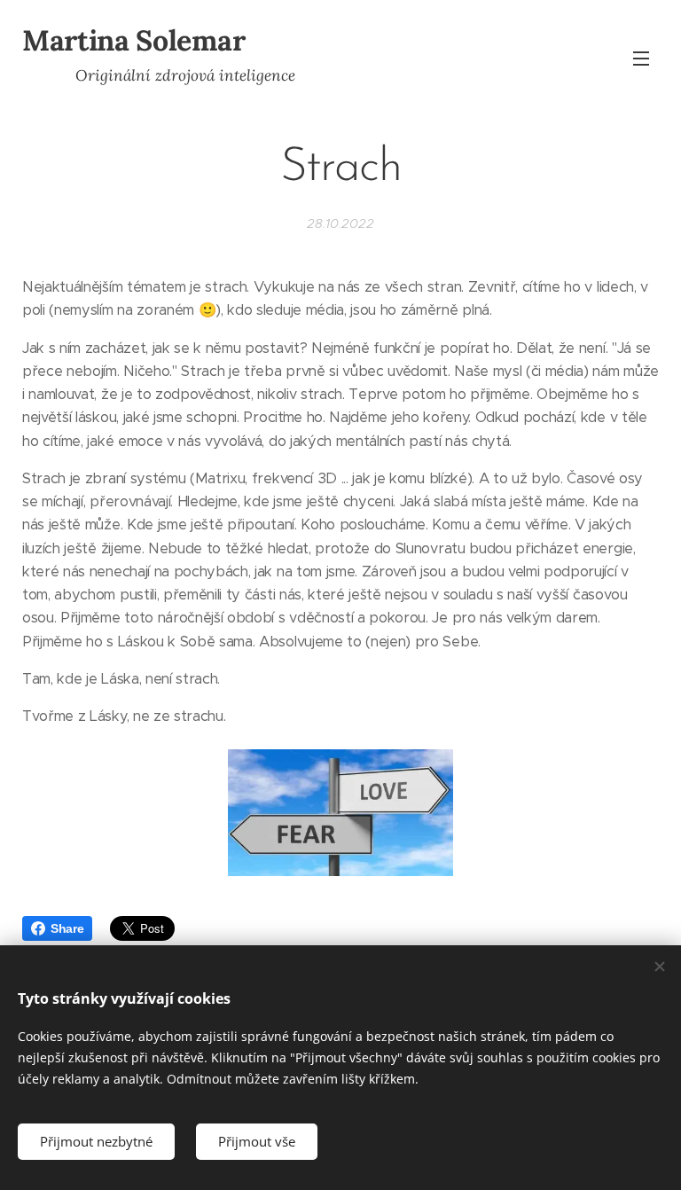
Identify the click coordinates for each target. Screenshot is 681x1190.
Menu (641, 57)
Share (67, 928)
